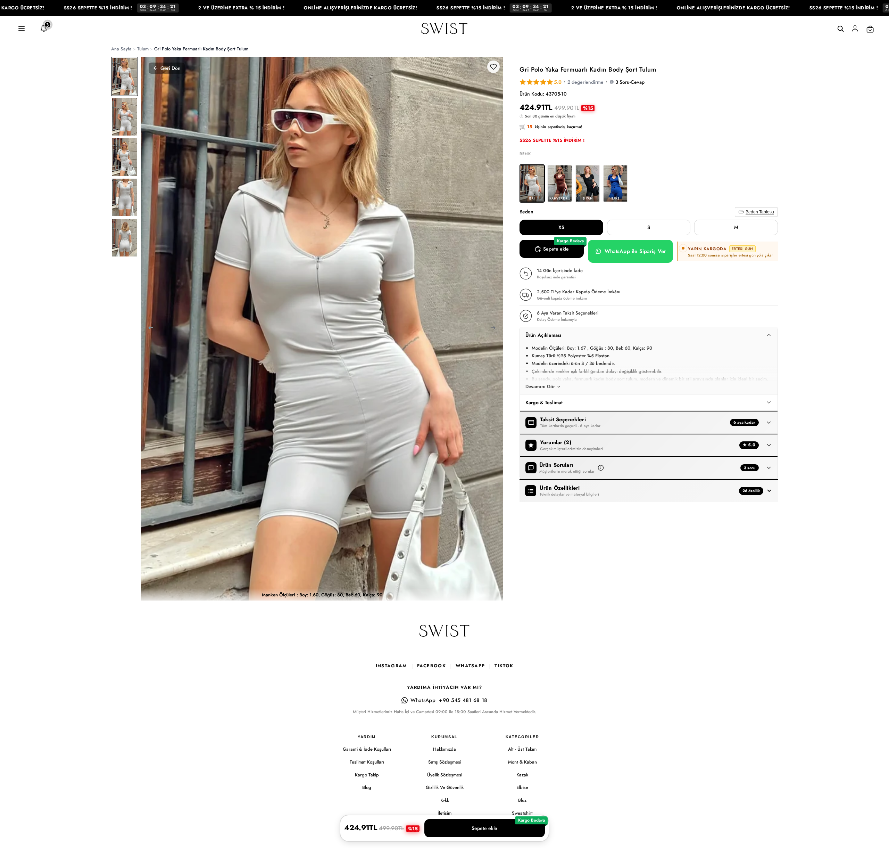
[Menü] (21, 28)
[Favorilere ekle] (493, 66)
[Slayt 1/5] (124, 76)
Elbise (522, 787)
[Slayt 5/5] (124, 237)
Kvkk (444, 800)
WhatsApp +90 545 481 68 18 (448, 700)
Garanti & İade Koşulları (367, 749)
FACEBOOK (431, 665)
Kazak (522, 775)
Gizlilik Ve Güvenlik (445, 787)
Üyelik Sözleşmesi (444, 775)
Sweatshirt (522, 813)
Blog (366, 787)
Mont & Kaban (522, 762)
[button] (601, 468)
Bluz (522, 800)
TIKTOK (504, 665)
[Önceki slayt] (148, 328)
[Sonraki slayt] (495, 328)
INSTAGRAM (391, 665)
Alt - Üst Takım (522, 749)
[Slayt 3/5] (124, 157)
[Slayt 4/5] (124, 197)
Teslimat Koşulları (367, 762)
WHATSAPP (470, 665)
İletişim (444, 813)
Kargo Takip (367, 775)
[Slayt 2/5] (124, 117)
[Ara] (840, 28)
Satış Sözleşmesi (444, 762)
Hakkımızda (444, 749)
